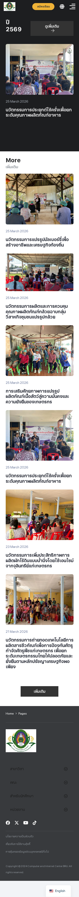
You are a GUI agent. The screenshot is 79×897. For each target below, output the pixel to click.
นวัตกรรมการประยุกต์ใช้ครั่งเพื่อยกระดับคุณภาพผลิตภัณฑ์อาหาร (39, 112)
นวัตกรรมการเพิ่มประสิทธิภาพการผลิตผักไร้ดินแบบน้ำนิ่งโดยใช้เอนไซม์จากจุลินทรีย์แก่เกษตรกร (40, 560)
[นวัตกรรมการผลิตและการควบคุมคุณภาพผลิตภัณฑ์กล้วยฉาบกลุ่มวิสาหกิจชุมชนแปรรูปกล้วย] (40, 256)
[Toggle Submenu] (66, 769)
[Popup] (62, 6)
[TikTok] (35, 823)
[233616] (9, 6)
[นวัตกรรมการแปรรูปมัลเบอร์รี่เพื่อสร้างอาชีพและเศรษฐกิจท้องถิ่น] (40, 177)
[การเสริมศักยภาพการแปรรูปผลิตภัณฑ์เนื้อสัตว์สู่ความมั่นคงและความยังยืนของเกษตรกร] (40, 328)
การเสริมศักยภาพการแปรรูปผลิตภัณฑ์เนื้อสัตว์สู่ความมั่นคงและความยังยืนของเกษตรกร (37, 396)
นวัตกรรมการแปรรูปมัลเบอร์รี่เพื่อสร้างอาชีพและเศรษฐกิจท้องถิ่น (37, 242)
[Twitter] (16, 823)
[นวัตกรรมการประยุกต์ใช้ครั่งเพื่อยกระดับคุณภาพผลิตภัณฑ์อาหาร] (40, 47)
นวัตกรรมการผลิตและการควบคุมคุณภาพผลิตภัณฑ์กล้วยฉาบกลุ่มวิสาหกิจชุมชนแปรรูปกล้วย (37, 312)
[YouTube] (25, 823)
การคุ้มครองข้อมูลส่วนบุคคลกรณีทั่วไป (27, 851)
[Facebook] (8, 823)
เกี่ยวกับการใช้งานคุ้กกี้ (18, 844)
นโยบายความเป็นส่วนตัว (20, 836)
